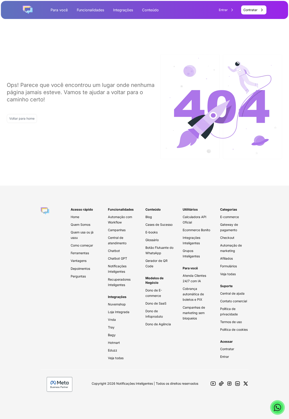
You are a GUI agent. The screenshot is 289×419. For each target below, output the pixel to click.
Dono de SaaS (155, 303)
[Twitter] (245, 383)
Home (75, 217)
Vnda (112, 319)
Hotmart (114, 343)
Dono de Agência (158, 324)
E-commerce (229, 217)
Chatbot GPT (117, 258)
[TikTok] (221, 383)
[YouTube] (213, 383)
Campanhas (117, 230)
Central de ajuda (232, 293)
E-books (151, 232)
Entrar (224, 356)
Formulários (228, 266)
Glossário (152, 240)
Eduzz (112, 350)
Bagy (112, 335)
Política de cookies (234, 329)
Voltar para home (22, 118)
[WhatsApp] (277, 407)
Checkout (227, 238)
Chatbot (114, 251)
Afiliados (226, 258)
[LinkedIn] (237, 383)
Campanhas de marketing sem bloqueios (194, 312)
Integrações (123, 10)
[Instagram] (229, 383)
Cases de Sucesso (158, 224)
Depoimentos (80, 268)
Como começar (82, 245)
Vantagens (78, 261)
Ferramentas (80, 253)
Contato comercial (233, 301)
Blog (148, 217)
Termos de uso (231, 322)
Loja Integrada (118, 312)
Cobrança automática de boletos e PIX (193, 294)
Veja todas (116, 358)
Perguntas (78, 276)
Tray (111, 327)
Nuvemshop (117, 304)
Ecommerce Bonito (196, 230)
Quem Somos (80, 224)
